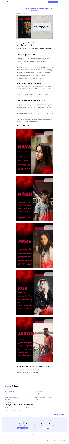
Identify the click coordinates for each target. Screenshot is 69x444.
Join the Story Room (23, 428)
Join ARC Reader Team (52, 2)
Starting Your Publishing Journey (39, 2)
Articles (17, 2)
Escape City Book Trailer (32, 372)
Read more (7, 399)
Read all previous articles (59, 414)
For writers (47, 428)
